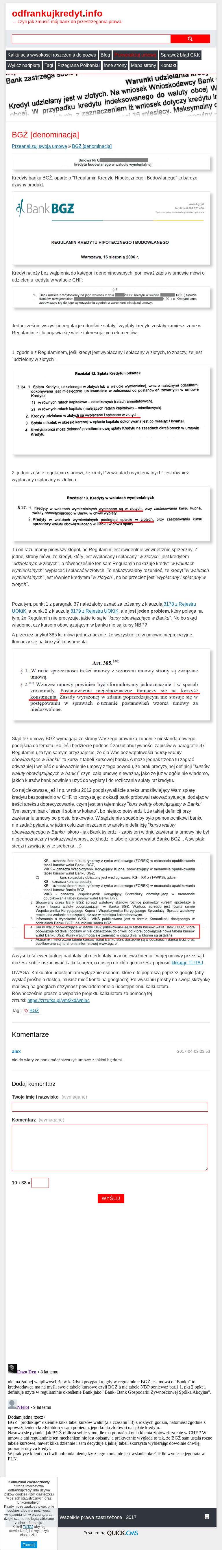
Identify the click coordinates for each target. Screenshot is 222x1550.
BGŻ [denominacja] (92, 146)
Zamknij (29, 1545)
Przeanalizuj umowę (135, 54)
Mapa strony (143, 65)
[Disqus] (111, 1284)
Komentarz (38, 1119)
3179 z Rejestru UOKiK (95, 611)
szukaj (190, 38)
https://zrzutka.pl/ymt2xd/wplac (58, 1000)
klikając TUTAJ (187, 962)
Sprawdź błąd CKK (180, 54)
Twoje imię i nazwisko (49, 1097)
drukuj (207, 1516)
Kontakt (168, 65)
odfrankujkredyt (57, 13)
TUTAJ (28, 1527)
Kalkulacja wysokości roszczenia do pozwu (52, 54)
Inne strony (115, 65)
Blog (105, 54)
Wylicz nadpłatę (24, 65)
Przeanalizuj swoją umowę (39, 146)
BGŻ (34, 1010)
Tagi (49, 65)
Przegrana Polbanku (79, 65)
